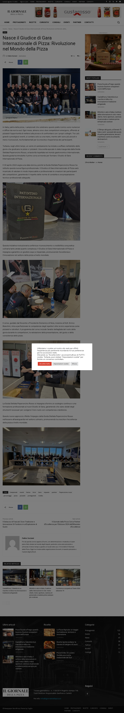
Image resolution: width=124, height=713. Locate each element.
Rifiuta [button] (74, 364)
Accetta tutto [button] (44, 364)
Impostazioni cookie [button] (61, 364)
